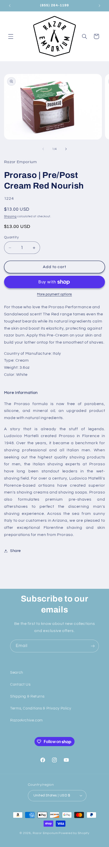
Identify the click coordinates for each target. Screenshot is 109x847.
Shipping (10, 216)
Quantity (11, 237)
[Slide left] (43, 149)
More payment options (54, 294)
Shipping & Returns (27, 696)
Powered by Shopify (74, 833)
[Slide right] (65, 149)
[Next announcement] (99, 5)
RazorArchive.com (26, 720)
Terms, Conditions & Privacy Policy (40, 708)
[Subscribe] (93, 646)
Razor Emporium (45, 833)
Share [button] (15, 551)
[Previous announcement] (9, 5)
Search (16, 672)
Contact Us (20, 684)
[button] (10, 36)
